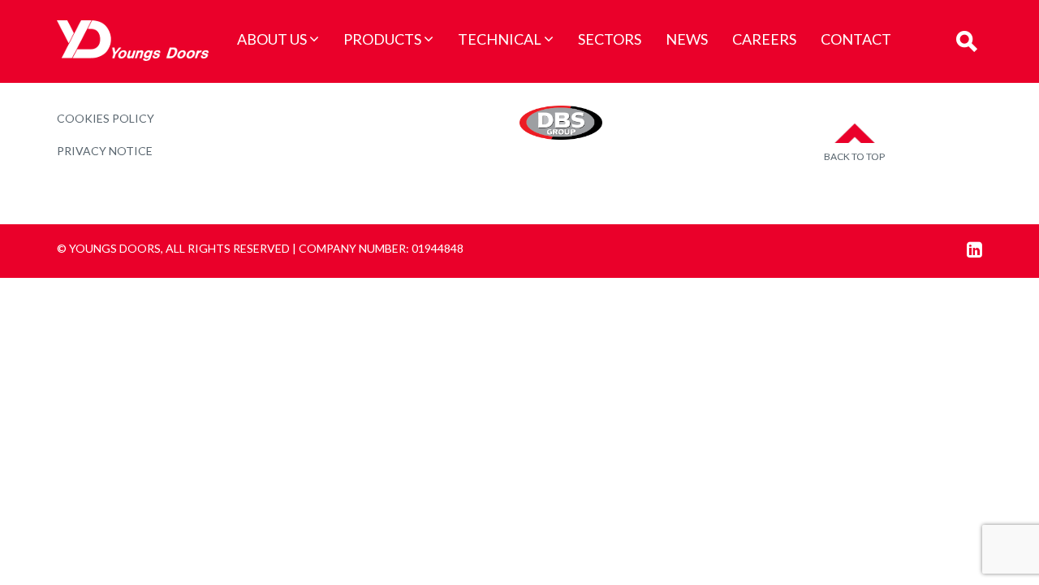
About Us (272, 39)
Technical (499, 39)
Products (382, 39)
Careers (764, 39)
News (687, 39)
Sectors (609, 39)
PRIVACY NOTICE (105, 151)
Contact (856, 39)
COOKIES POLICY (105, 118)
